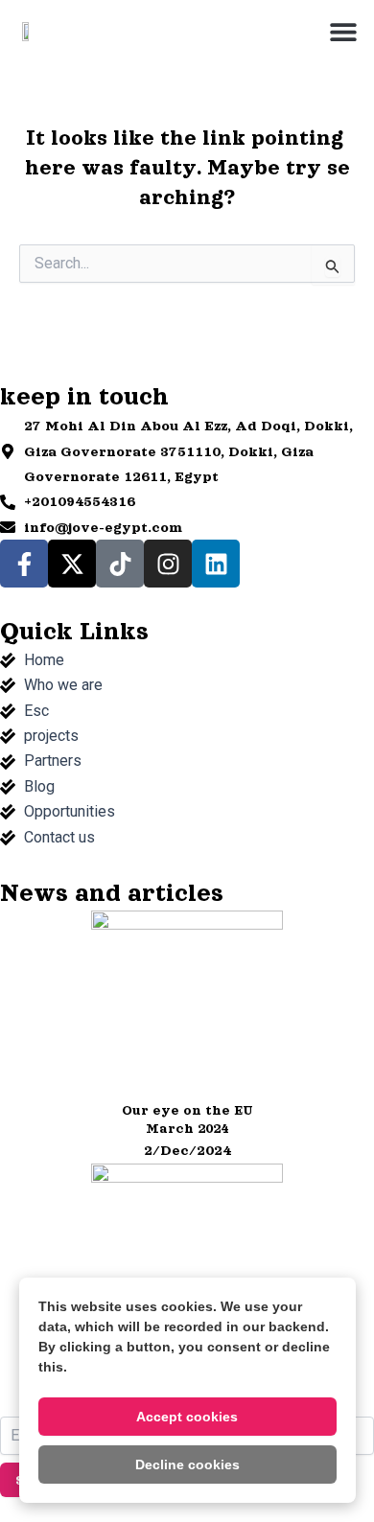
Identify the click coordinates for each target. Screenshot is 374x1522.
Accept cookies (187, 1416)
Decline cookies (187, 1464)
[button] (342, 31)
